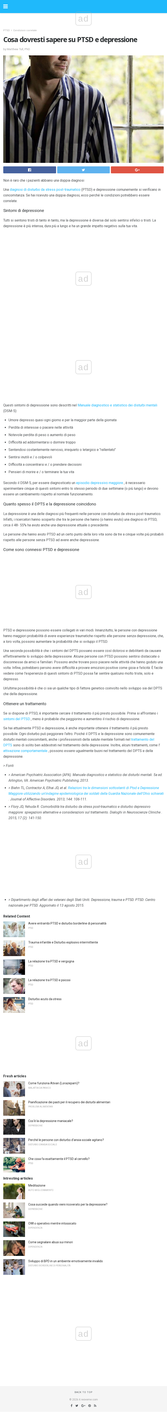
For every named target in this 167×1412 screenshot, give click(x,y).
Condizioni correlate (25, 30)
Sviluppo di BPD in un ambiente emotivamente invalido (65, 1261)
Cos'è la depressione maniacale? (50, 1121)
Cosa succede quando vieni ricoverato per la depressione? (67, 1204)
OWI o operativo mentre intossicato (52, 1223)
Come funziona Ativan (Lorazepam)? (53, 1083)
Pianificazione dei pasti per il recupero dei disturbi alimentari (69, 1102)
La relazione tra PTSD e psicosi (49, 980)
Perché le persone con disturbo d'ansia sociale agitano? (66, 1140)
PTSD (6, 30)
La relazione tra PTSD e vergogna (51, 961)
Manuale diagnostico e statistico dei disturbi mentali (117, 405)
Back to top (84, 1392)
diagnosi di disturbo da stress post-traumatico (45, 190)
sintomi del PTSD (16, 719)
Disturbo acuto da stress (45, 999)
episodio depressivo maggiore (99, 483)
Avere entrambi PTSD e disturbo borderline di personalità (67, 923)
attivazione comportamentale (25, 751)
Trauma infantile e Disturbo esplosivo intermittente (63, 942)
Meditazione (36, 1185)
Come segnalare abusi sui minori (50, 1242)
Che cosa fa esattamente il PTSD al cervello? (59, 1159)
